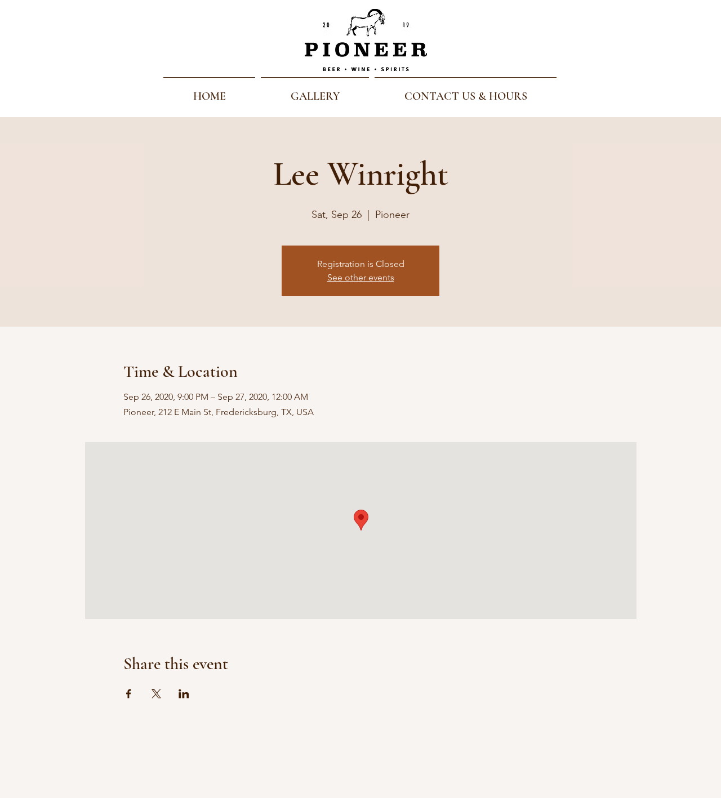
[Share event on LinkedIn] (184, 693)
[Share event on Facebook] (128, 693)
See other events (360, 277)
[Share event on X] (156, 693)
